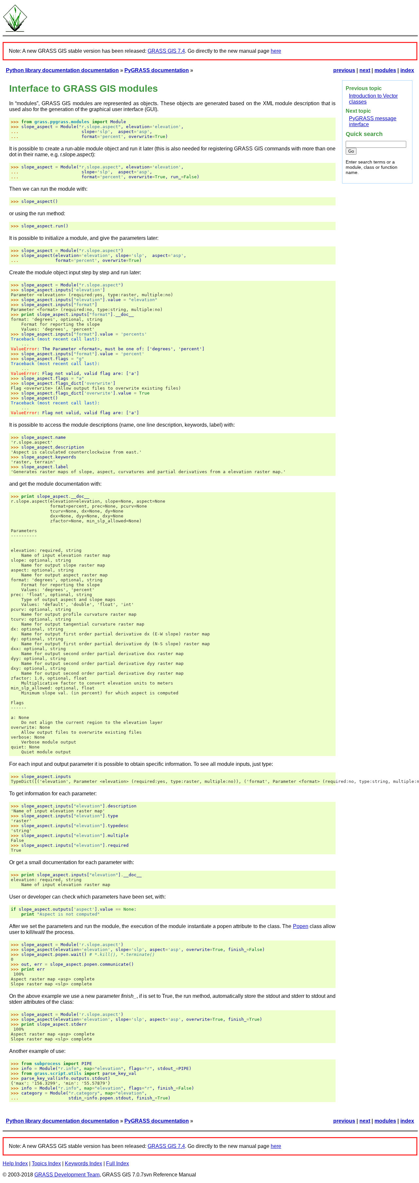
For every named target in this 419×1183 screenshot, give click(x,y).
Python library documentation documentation (62, 70)
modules (385, 70)
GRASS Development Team (67, 1174)
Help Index (15, 1163)
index (407, 70)
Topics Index (46, 1163)
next (364, 70)
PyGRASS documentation (156, 70)
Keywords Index (83, 1163)
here (276, 51)
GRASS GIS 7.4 (166, 51)
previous (344, 70)
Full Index (117, 1163)
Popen (300, 926)
